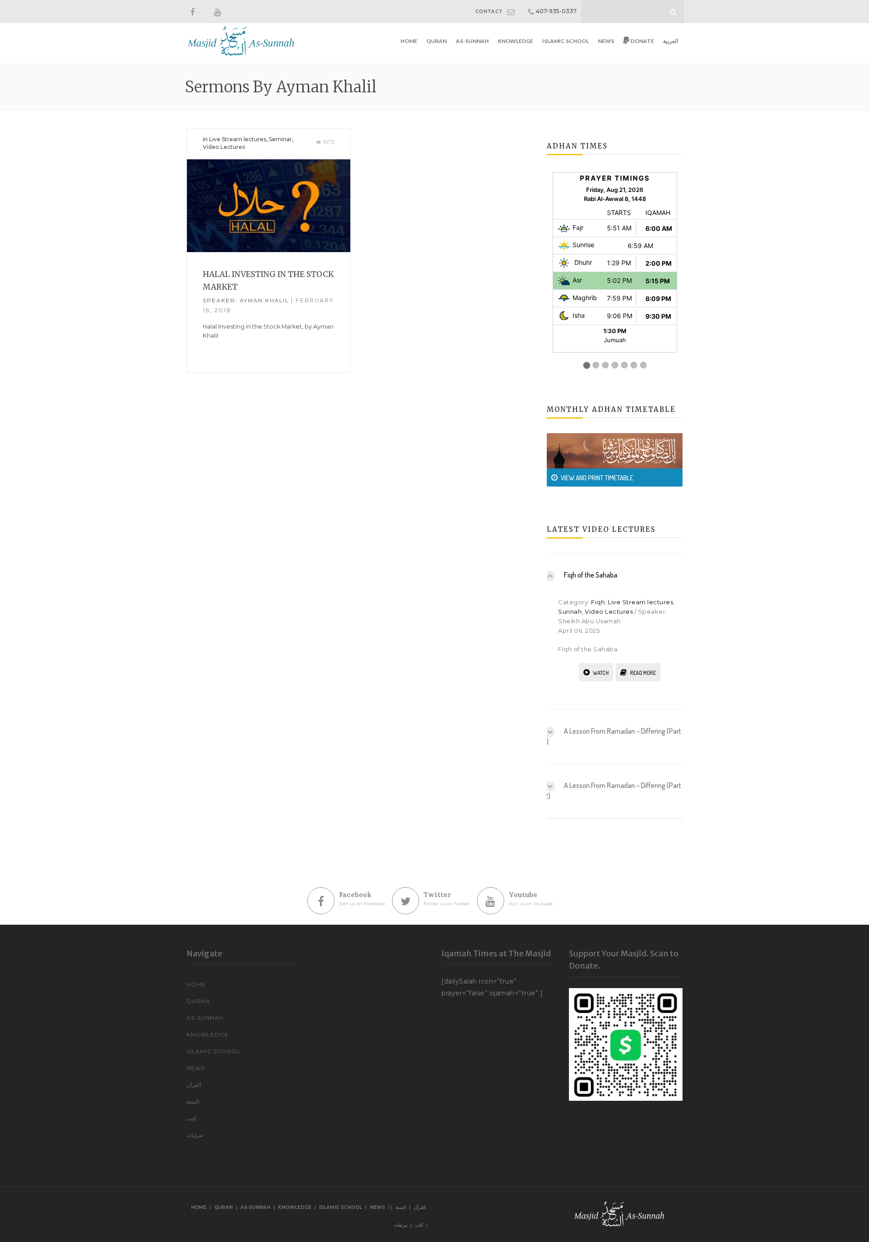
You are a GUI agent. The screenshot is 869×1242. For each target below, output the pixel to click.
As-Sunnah (472, 41)
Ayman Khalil (264, 300)
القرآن (193, 1084)
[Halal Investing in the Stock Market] (268, 205)
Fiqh (598, 602)
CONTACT (489, 11)
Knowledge (515, 41)
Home (409, 41)
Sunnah (570, 611)
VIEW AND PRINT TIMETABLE (597, 477)
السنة (192, 1101)
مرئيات (194, 1135)
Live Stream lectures (237, 139)
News (606, 41)
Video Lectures (224, 146)
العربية (670, 41)
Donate (642, 41)
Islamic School (565, 41)
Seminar (280, 139)
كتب (191, 1118)
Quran (436, 41)
